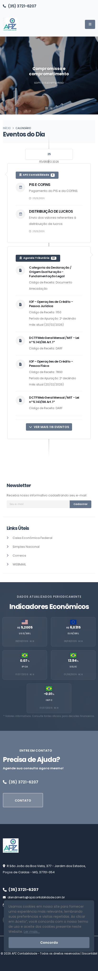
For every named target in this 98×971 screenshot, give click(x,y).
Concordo (49, 942)
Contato (23, 800)
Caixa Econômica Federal (32, 538)
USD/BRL (25, 633)
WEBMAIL (19, 564)
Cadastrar (81, 504)
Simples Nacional (26, 546)
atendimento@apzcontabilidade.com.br (36, 897)
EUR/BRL (73, 633)
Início (6, 128)
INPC (49, 700)
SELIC (73, 666)
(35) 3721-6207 (22, 6)
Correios (19, 555)
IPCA (25, 666)
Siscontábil (89, 953)
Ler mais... (32, 931)
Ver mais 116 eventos (51, 427)
